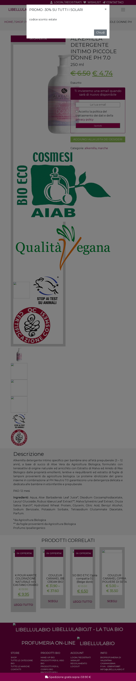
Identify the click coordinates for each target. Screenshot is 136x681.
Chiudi (100, 32)
